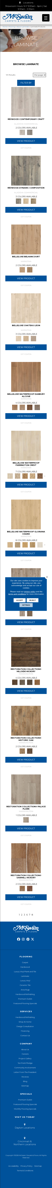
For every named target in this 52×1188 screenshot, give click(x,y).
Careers (25, 1054)
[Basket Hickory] (32, 476)
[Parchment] (22, 613)
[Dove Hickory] (26, 445)
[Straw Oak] (25, 544)
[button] (26, 3)
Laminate (25, 976)
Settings (26, 605)
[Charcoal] (29, 751)
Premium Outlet (25, 999)
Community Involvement (25, 1068)
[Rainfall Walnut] (37, 407)
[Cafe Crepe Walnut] (22, 407)
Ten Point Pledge (25, 1063)
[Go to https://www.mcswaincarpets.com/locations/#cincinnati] (24, 1141)
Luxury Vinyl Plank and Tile (25, 971)
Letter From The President (25, 1072)
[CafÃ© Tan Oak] (26, 308)
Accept (19, 600)
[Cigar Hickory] (40, 476)
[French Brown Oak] (33, 338)
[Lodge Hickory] (25, 476)
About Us (25, 1049)
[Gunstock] (29, 888)
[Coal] (29, 682)
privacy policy (29, 592)
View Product (26, 141)
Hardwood (25, 967)
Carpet (25, 962)
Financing (25, 1031)
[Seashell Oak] (26, 102)
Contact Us (25, 1035)
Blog (25, 1081)
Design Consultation (25, 1026)
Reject (32, 600)
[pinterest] (28, 939)
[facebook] (19, 939)
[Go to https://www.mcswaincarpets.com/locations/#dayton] (24, 1126)
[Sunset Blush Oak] (17, 544)
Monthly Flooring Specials (25, 1109)
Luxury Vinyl (25, 980)
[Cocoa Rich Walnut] (29, 407)
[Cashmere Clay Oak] (26, 239)
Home (5, 27)
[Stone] (22, 682)
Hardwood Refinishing (25, 994)
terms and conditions (17, 594)
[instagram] (23, 939)
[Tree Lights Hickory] (17, 476)
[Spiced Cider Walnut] (26, 377)
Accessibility (13, 1166)
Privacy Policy (26, 1166)
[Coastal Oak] (26, 201)
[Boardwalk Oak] (33, 201)
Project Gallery (25, 1058)
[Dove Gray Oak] (40, 544)
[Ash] (26, 720)
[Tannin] (29, 613)
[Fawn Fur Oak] (32, 544)
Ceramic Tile (25, 985)
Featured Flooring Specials (25, 1003)
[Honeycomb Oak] (26, 514)
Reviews (25, 1077)
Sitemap (25, 1086)
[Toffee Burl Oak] (29, 270)
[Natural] (26, 858)
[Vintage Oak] (29, 132)
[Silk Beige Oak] (26, 338)
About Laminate (23, 27)
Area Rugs (25, 990)
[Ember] (37, 682)
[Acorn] (26, 652)
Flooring (12, 27)
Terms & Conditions (25, 1170)
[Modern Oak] (26, 170)
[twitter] (33, 939)
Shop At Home (25, 1022)
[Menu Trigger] (45, 17)
